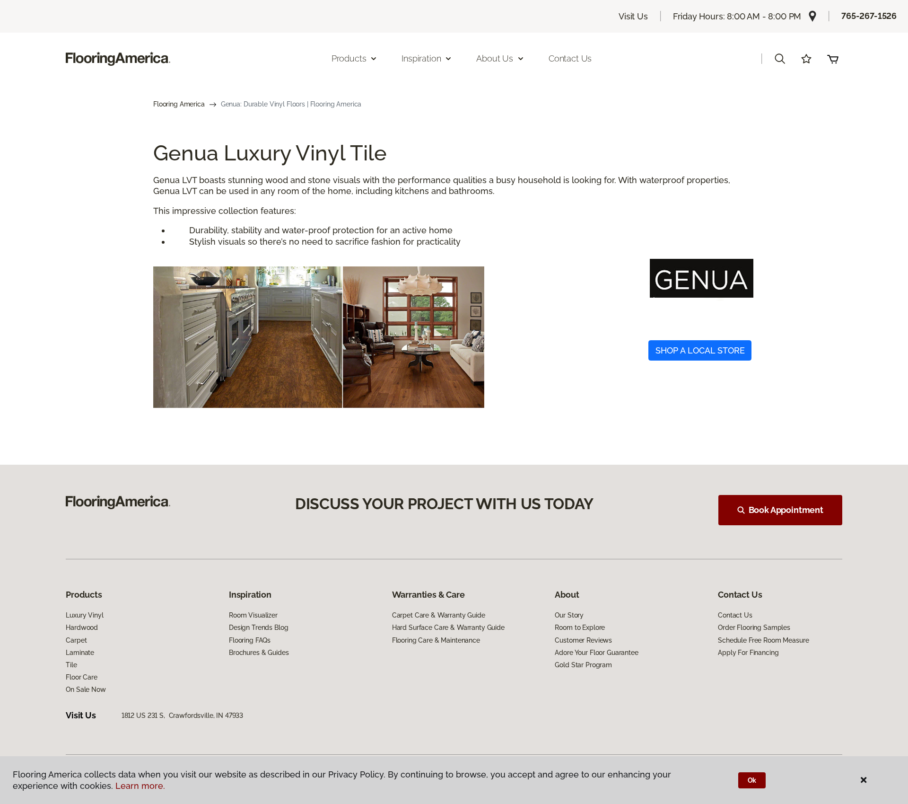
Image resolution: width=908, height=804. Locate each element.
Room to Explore (580, 627)
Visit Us (633, 16)
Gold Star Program (583, 665)
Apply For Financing (748, 652)
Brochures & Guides (258, 652)
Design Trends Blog (258, 627)
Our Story (569, 615)
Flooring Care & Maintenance (436, 640)
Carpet (76, 640)
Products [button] (349, 58)
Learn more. (140, 786)
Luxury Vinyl (84, 615)
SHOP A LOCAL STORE (700, 350)
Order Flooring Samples (754, 627)
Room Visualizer (253, 615)
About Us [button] (494, 58)
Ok (752, 780)
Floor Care (81, 677)
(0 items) (832, 58)
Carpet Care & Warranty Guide (438, 615)
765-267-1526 (869, 16)
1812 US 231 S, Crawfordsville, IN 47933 (182, 715)
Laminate (80, 652)
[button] (779, 58)
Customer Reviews (583, 640)
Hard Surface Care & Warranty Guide (448, 627)
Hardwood (82, 627)
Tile (71, 665)
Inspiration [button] (421, 58)
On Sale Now (85, 689)
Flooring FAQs (250, 640)
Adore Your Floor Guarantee (596, 652)
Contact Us (570, 58)
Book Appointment (786, 510)
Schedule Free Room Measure (763, 640)
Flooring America (179, 104)
